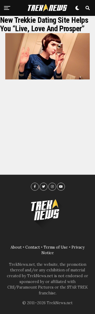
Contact (32, 247)
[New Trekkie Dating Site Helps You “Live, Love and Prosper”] (47, 77)
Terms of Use (56, 247)
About (16, 247)
